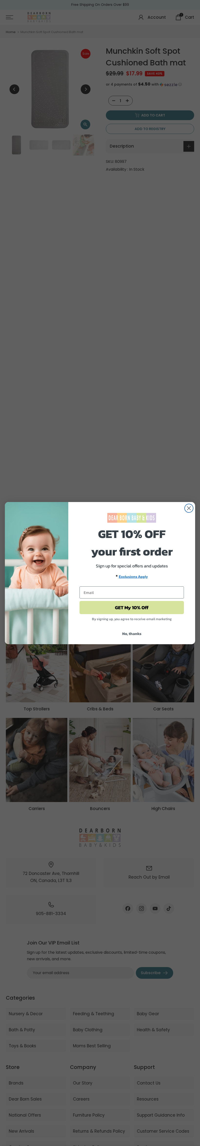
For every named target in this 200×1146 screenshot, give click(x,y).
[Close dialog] (189, 508)
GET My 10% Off (132, 607)
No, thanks (131, 633)
